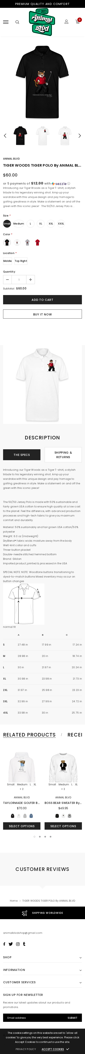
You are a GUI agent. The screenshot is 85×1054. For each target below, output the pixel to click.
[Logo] (42, 22)
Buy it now (42, 314)
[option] (42, 82)
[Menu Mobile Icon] (5, 22)
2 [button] (40, 837)
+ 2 (22, 789)
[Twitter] (10, 944)
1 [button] (34, 837)
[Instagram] (18, 944)
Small (7, 223)
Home (14, 900)
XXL (51, 223)
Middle (7, 261)
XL (40, 223)
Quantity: (9, 271)
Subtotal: (9, 288)
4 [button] (50, 837)
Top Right (21, 261)
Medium (18, 223)
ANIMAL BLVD (11, 158)
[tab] (32, 735)
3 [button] (45, 837)
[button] (42, 183)
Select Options (22, 826)
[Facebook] (4, 944)
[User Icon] (66, 22)
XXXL (61, 223)
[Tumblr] (24, 944)
